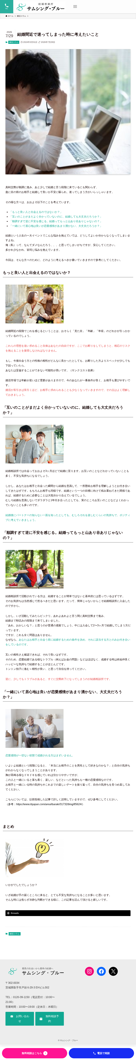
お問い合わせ (21, 1018)
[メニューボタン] (75, 6)
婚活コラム (13, 42)
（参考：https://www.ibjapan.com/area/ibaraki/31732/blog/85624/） (45, 804)
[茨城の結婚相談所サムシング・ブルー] (41, 6)
